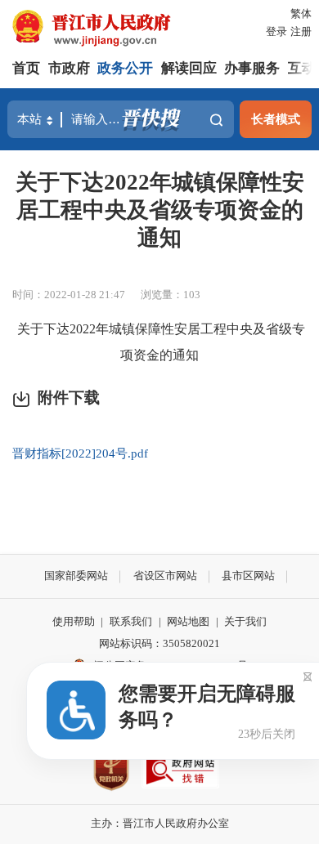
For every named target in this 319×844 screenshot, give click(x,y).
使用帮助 (73, 621)
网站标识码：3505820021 (159, 643)
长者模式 (275, 119)
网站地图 (188, 621)
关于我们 (245, 621)
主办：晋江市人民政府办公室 (160, 823)
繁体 (301, 13)
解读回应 (189, 68)
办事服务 (252, 68)
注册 (301, 31)
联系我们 (131, 621)
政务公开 (125, 68)
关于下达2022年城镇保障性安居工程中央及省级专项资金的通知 (160, 210)
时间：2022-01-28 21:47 (68, 294)
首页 (26, 68)
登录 (276, 31)
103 (191, 294)
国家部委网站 (76, 575)
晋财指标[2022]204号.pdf (80, 453)
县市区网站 (248, 575)
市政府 (69, 68)
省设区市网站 (165, 575)
